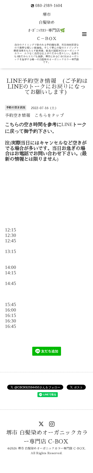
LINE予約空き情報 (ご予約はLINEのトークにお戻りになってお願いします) (47, 86)
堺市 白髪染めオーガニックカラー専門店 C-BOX (47, 437)
